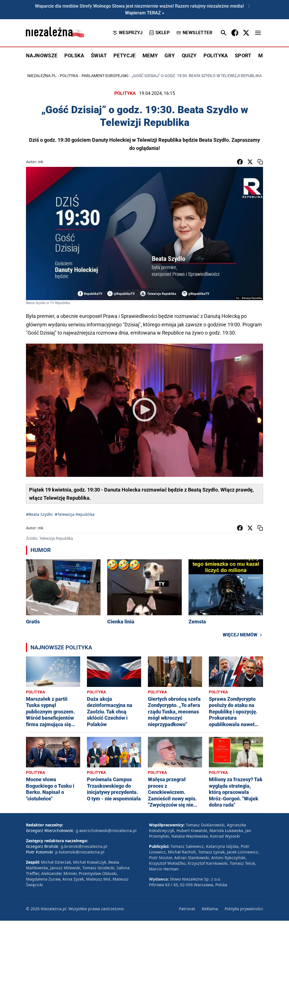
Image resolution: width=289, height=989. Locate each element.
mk (40, 162)
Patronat (187, 908)
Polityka (69, 75)
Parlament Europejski (105, 75)
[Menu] (258, 33)
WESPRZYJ (131, 32)
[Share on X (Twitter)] (250, 162)
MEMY (150, 55)
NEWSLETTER (197, 32)
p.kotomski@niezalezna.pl (79, 852)
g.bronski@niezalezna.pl (84, 846)
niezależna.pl (41, 75)
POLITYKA (215, 55)
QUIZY (189, 55)
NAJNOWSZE (42, 55)
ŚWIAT (99, 55)
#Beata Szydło (39, 514)
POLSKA (74, 55)
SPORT (243, 55)
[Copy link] (260, 162)
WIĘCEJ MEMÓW (240, 634)
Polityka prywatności (244, 908)
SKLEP (163, 32)
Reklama (210, 908)
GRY (170, 55)
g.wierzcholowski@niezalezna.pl (106, 830)
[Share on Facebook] (240, 162)
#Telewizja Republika (75, 514)
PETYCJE (124, 55)
